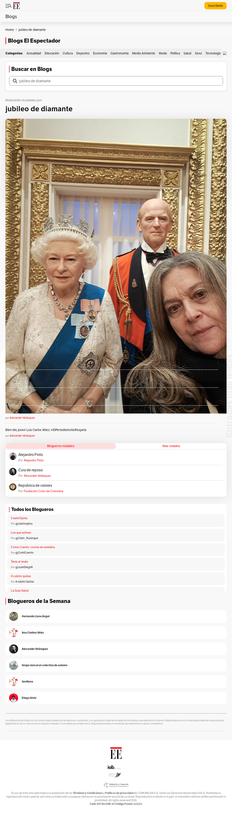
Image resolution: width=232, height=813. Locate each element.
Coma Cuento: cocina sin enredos (33, 547)
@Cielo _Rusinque (26, 538)
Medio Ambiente (143, 53)
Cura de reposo (30, 470)
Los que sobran (21, 533)
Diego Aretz (29, 697)
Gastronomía (119, 53)
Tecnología (213, 53)
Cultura (68, 53)
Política (175, 53)
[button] (226, 53)
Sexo (198, 53)
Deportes (82, 53)
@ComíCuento (24, 552)
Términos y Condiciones (88, 793)
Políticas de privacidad (119, 793)
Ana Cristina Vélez (33, 632)
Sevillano (27, 681)
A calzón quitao (21, 576)
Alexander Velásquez (22, 417)
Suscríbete (215, 6)
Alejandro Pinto (30, 454)
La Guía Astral (20, 591)
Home (9, 30)
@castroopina (23, 523)
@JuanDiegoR (24, 567)
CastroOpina (19, 518)
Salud (187, 53)
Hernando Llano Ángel (36, 616)
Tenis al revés (19, 562)
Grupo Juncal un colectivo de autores (44, 665)
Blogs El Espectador (34, 40)
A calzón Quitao (24, 581)
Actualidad (34, 53)
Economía (100, 53)
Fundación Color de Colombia (43, 491)
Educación (52, 53)
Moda (163, 53)
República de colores (35, 485)
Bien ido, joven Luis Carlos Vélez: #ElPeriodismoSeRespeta (45, 430)
